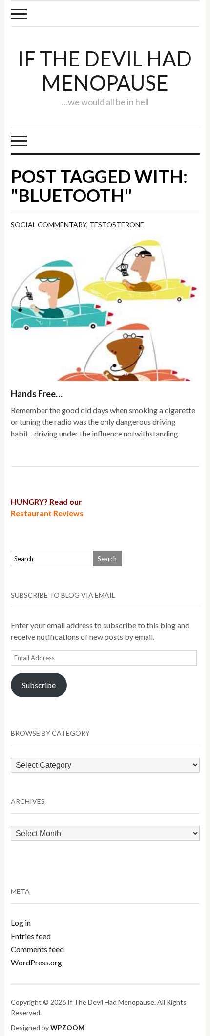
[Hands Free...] (105, 307)
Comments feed (37, 949)
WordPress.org (36, 962)
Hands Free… (37, 393)
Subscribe (39, 685)
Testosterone (116, 224)
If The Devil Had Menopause (105, 70)
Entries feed (31, 936)
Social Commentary (48, 224)
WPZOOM (67, 1027)
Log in (21, 922)
